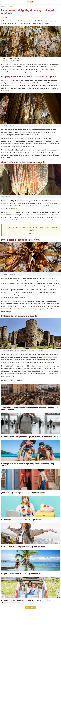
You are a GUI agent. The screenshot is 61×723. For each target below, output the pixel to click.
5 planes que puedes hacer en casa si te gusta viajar (21, 520)
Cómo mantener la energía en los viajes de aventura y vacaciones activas (29, 437)
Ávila (51, 67)
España (3, 406)
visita (5, 278)
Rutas (10, 6)
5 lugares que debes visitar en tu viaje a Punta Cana (21, 574)
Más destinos (5, 572)
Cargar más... (30, 607)
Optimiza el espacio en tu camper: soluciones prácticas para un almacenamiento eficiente (26, 602)
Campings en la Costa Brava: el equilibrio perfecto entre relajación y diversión (27, 465)
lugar (48, 150)
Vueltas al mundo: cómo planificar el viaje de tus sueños (23, 547)
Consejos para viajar (7, 435)
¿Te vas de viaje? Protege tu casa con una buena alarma (23, 493)
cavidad (15, 208)
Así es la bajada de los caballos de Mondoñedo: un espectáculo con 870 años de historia (29, 409)
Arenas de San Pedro (50, 357)
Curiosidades (4, 6)
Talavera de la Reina (24, 309)
